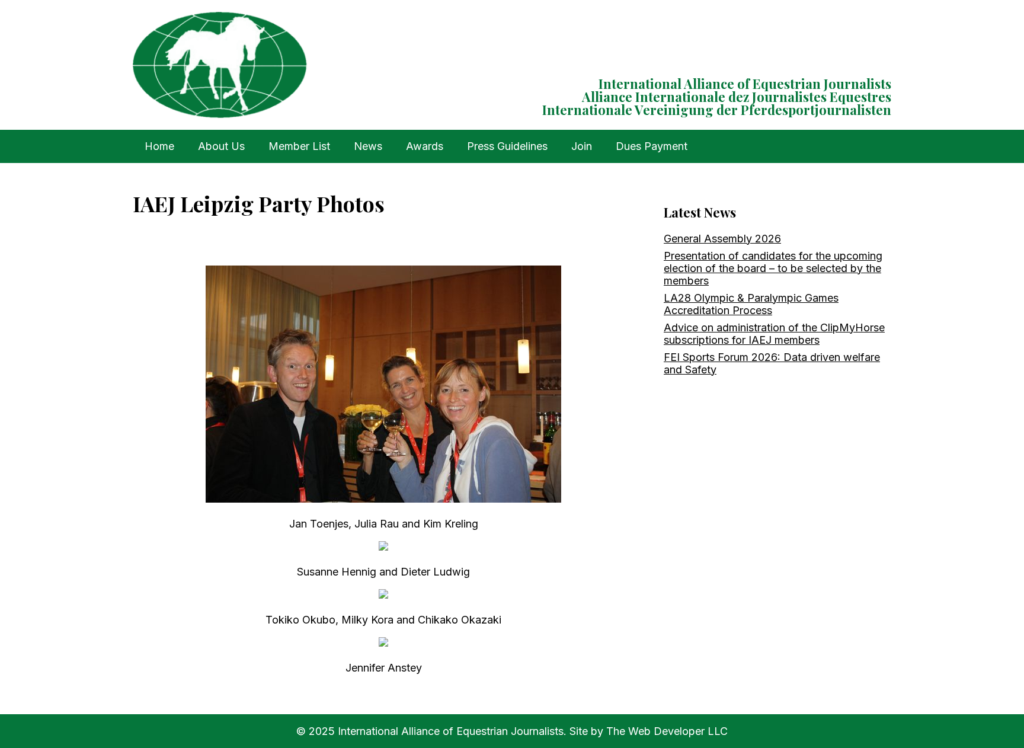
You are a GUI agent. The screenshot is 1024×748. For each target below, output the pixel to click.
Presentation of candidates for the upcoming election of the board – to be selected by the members (773, 268)
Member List (299, 146)
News (368, 146)
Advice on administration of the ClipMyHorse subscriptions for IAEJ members (774, 333)
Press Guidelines (507, 146)
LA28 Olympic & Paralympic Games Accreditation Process (751, 304)
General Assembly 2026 (722, 238)
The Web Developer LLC (667, 731)
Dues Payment (651, 146)
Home (159, 146)
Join (581, 146)
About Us (221, 146)
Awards (424, 146)
